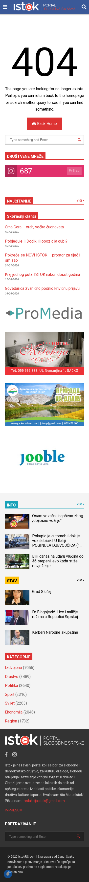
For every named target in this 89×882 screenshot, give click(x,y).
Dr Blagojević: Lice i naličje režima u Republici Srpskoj (55, 614)
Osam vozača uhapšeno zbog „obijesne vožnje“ (57, 518)
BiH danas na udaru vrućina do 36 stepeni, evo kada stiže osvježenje (58, 561)
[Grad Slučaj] (17, 597)
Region (11, 721)
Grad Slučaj (41, 591)
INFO (11, 505)
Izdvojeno (13, 667)
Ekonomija (13, 712)
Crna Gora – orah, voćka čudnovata (34, 227)
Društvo (11, 676)
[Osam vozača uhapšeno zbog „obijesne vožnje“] (17, 521)
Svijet (10, 703)
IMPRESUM (13, 810)
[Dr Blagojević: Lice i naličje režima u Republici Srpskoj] (17, 617)
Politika (11, 685)
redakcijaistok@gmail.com (44, 801)
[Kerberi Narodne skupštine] (17, 637)
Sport (9, 694)
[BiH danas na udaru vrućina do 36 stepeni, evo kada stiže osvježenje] (17, 561)
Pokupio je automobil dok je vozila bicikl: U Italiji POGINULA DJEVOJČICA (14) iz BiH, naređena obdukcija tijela (57, 545)
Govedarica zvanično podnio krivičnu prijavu (42, 288)
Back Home (46, 123)
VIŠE (80, 200)
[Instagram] (14, 754)
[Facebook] (6, 754)
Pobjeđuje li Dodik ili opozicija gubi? (36, 241)
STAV (12, 581)
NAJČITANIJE (19, 201)
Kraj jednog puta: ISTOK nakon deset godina (42, 274)
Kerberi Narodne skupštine (55, 632)
